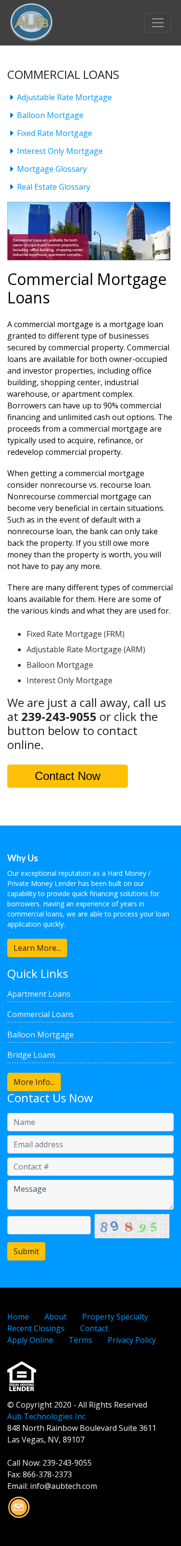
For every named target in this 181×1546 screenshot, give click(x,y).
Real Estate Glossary (53, 186)
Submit (26, 1251)
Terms (80, 1340)
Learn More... (37, 948)
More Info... (34, 1082)
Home (18, 1316)
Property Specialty (115, 1316)
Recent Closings (36, 1328)
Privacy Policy (132, 1340)
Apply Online (30, 1340)
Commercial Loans (40, 1014)
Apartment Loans (38, 994)
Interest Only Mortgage (60, 151)
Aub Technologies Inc (46, 1416)
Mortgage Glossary (52, 169)
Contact (94, 1328)
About (55, 1316)
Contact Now (67, 775)
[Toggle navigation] (157, 22)
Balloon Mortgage (50, 115)
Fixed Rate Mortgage (54, 133)
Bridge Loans (31, 1055)
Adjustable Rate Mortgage (64, 97)
